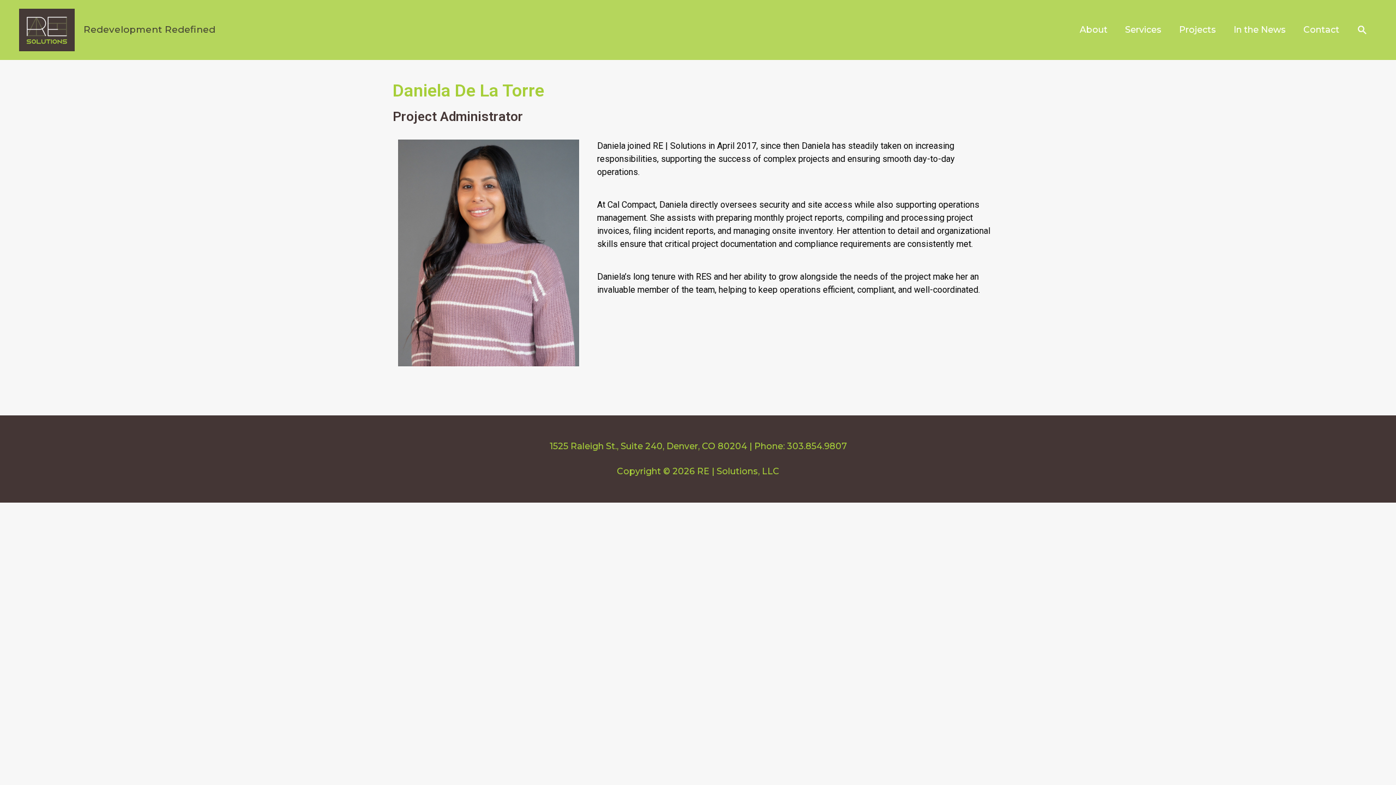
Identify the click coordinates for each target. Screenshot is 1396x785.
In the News (1259, 30)
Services (1143, 30)
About (1094, 30)
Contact (1321, 30)
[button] (1362, 30)
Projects (1197, 30)
